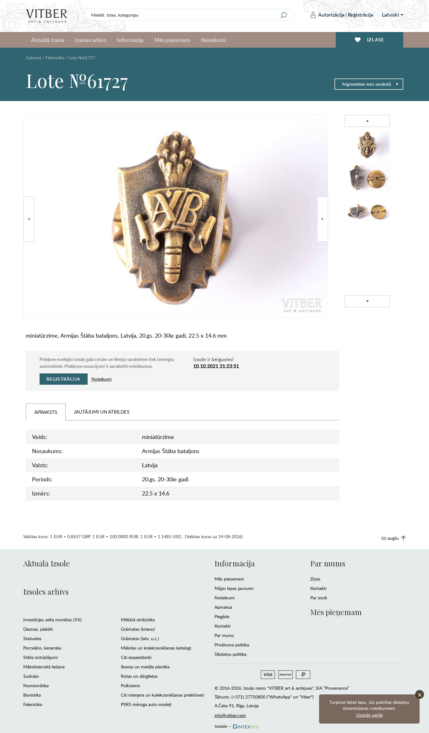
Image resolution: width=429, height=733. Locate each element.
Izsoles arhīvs (45, 591)
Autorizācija (331, 14)
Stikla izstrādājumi (40, 657)
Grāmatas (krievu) (138, 629)
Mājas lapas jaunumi (234, 588)
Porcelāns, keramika (42, 648)
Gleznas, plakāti (38, 629)
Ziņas (315, 579)
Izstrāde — (223, 725)
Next (322, 219)
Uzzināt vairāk (369, 715)
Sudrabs (31, 676)
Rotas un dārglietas (139, 676)
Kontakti (223, 626)
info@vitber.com (230, 715)
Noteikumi (213, 40)
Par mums (224, 635)
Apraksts (45, 412)
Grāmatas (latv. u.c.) (140, 638)
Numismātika (36, 685)
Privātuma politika (232, 645)
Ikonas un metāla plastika (145, 667)
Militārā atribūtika (138, 620)
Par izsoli (318, 598)
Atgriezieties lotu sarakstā (366, 84)
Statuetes (32, 638)
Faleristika (55, 58)
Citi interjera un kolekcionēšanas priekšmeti (162, 695)
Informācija (235, 563)
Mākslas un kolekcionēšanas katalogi (156, 648)
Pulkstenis (130, 685)
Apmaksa (223, 607)
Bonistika (32, 695)
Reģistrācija (360, 14)
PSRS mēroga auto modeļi (146, 704)
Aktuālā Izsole (46, 563)
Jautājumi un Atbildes (101, 412)
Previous (29, 219)
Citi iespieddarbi (136, 657)
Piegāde (222, 616)
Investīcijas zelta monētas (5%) (52, 620)
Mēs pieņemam (229, 579)
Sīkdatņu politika (231, 654)
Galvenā (33, 58)
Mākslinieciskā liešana (44, 667)
